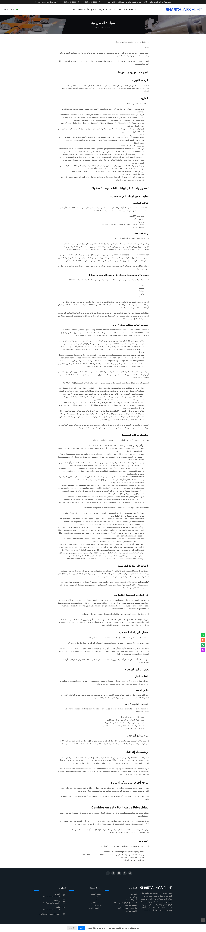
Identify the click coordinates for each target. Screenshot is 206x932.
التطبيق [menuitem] (93, 9)
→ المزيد (147, 910)
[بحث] (35, 2)
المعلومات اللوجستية (94, 908)
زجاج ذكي (133, 897)
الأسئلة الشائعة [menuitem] (83, 9)
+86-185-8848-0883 (90, 2)
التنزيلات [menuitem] (101, 9)
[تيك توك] (108, 873)
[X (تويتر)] (119, 873)
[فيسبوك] (130, 873)
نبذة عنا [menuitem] (119, 9)
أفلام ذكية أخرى (131, 899)
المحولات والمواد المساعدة (127, 905)
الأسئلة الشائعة (131, 911)
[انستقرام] (125, 873)
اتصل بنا (98, 899)
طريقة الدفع (97, 905)
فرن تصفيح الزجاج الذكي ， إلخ (125, 902)
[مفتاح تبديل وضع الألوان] (5, 9)
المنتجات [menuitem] (111, 9)
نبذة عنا (98, 897)
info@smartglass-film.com (47, 2)
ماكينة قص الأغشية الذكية (127, 908)
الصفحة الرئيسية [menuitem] (130, 9)
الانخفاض (72, 928)
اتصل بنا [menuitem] (73, 9)
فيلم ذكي (133, 894)
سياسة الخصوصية (95, 902)
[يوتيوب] (113, 873)
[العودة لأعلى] (203, 920)
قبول (81, 928)
